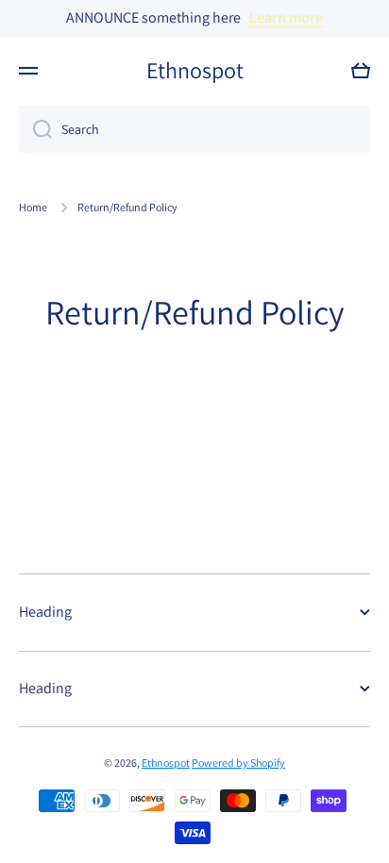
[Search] (35, 129)
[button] (360, 70)
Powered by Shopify (238, 762)
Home (33, 207)
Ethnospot (166, 762)
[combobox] (194, 129)
